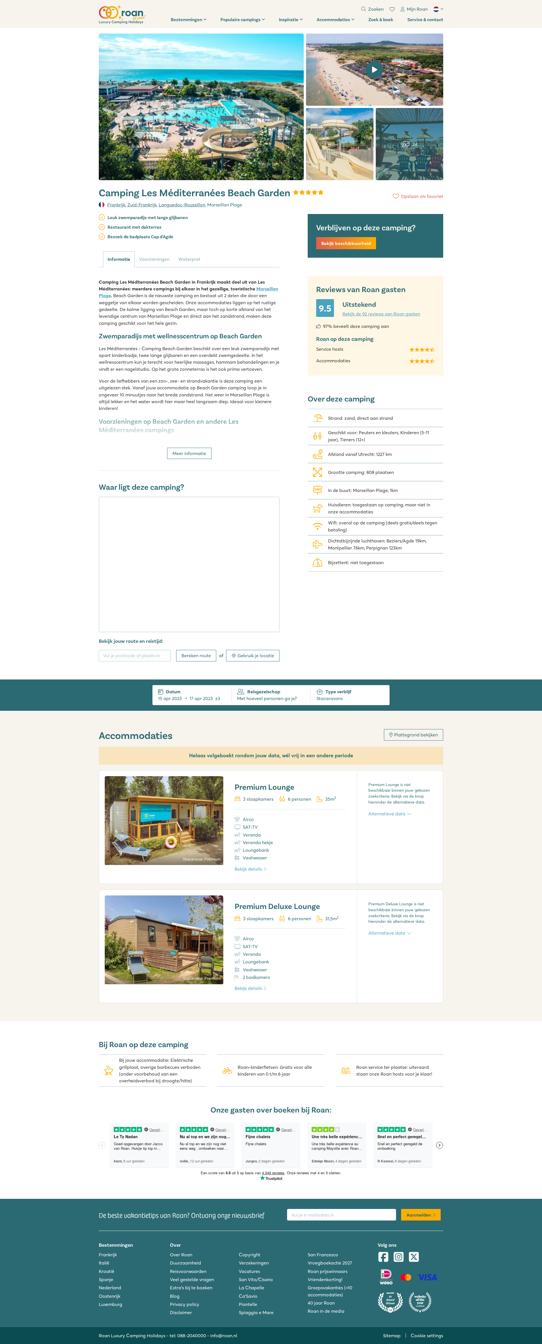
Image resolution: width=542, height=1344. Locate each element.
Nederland (110, 1287)
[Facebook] (383, 1257)
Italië (104, 1263)
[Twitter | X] (413, 1257)
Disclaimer (181, 1312)
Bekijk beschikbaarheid (346, 243)
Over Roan (181, 1254)
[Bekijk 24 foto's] (201, 107)
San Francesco (323, 1254)
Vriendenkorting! (325, 1279)
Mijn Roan (417, 9)
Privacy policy (184, 1304)
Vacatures (249, 1271)
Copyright (249, 1254)
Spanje (106, 1279)
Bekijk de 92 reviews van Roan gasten (381, 314)
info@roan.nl (223, 1335)
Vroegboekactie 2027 (330, 1263)
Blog (175, 1296)
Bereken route (196, 655)
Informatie (119, 259)
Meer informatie (189, 453)
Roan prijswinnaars (328, 1271)
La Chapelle (251, 1287)
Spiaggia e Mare (256, 1312)
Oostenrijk (109, 1296)
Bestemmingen (186, 19)
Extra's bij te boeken (191, 1287)
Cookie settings (427, 1335)
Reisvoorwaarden (188, 1271)
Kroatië (106, 1271)
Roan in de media (326, 1311)
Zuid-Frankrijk (142, 205)
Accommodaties (333, 19)
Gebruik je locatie (255, 655)
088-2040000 (191, 1335)
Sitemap (392, 1335)
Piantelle (248, 1304)
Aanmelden (418, 1215)
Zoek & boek (380, 19)
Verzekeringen (254, 1263)
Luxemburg (110, 1304)
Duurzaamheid (185, 1263)
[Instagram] (398, 1257)
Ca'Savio (248, 1296)
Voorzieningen (154, 259)
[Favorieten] (392, 9)
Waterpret (189, 259)
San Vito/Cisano (256, 1279)
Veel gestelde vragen (192, 1279)
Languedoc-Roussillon (182, 205)
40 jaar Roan (321, 1303)
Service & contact (425, 19)
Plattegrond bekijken (416, 735)
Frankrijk (116, 205)
